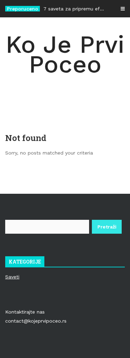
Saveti (12, 277)
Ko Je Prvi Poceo (65, 54)
